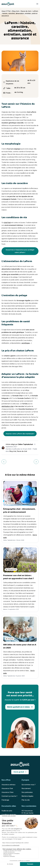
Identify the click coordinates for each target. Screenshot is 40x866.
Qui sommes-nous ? (29, 785)
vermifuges (25, 343)
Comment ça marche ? (9, 796)
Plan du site (26, 800)
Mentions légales (27, 796)
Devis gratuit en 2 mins (18, 707)
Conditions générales (9, 814)
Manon (5, 609)
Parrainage (5, 800)
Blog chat (15, 11)
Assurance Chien (7, 792)
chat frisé (7, 222)
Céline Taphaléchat (25, 444)
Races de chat (26, 11)
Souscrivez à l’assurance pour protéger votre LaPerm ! (20, 251)
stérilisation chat (7, 406)
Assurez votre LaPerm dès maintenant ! (20, 434)
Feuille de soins (7, 811)
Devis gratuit (19, 772)
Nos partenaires (27, 792)
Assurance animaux (8, 785)
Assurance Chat (7, 788)
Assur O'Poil (6, 11)
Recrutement (26, 788)
